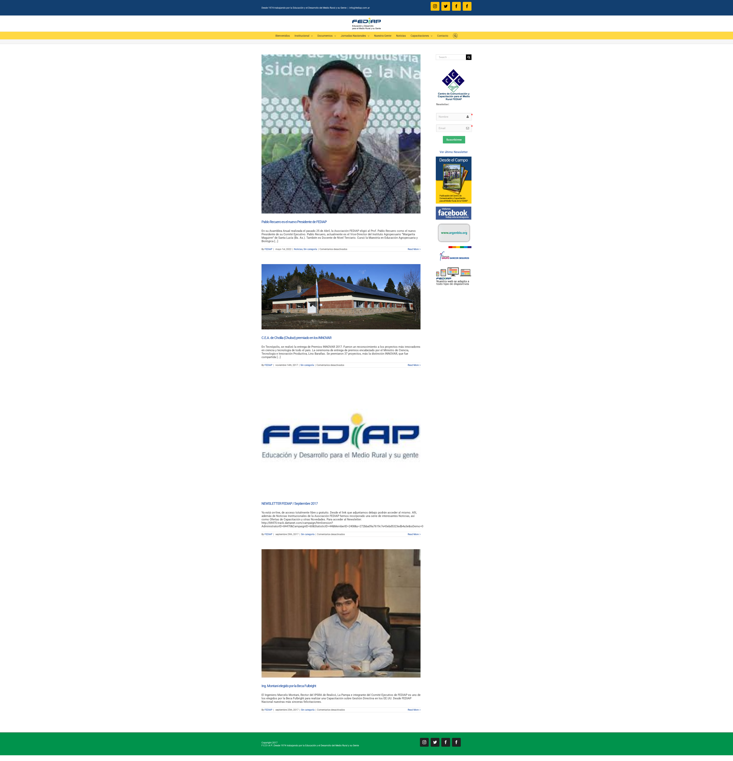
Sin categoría (310, 249)
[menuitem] (285, 35)
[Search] (455, 35)
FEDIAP (268, 249)
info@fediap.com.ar (359, 7)
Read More (413, 249)
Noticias (298, 249)
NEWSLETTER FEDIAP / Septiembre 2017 (290, 503)
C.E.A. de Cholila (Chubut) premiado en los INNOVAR (296, 338)
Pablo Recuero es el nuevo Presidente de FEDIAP (294, 222)
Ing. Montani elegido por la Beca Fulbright (289, 686)
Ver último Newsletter (454, 152)
